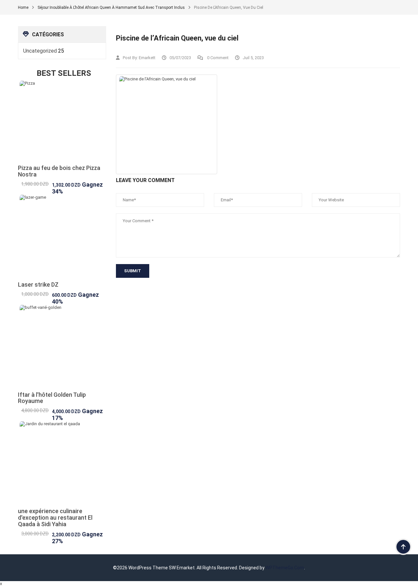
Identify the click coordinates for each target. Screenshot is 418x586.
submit (132, 270)
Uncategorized (40, 51)
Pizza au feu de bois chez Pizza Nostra (59, 171)
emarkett (147, 57)
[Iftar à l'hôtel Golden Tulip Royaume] (62, 348)
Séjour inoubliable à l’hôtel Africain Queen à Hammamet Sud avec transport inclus (111, 7)
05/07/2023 (180, 57)
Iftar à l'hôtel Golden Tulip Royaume (52, 398)
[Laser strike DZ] (62, 238)
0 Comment (217, 57)
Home (23, 7)
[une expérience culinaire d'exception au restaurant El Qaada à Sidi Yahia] (62, 464)
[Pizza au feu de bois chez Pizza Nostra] (62, 123)
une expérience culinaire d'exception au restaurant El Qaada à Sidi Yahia (55, 517)
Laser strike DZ (38, 284)
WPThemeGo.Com (284, 567)
